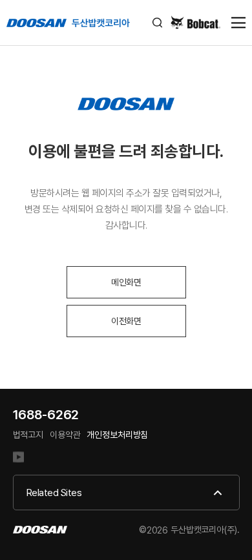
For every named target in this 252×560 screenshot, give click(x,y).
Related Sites (54, 493)
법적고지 (28, 435)
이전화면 (126, 321)
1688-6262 (46, 414)
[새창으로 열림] (23, 458)
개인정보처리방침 (117, 435)
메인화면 (126, 282)
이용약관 (65, 435)
